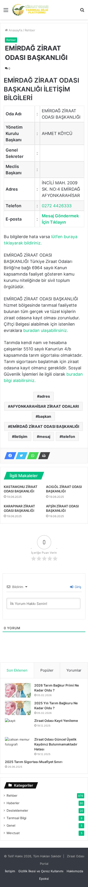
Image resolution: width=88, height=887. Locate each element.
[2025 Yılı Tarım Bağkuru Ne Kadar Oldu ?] (18, 708)
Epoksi (44, 878)
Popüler (47, 670)
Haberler (13, 803)
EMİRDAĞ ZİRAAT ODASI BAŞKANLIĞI (44, 426)
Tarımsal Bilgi (16, 818)
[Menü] (6, 11)
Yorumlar (73, 670)
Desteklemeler (17, 810)
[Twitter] (20, 455)
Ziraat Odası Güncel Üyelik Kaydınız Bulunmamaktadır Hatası (55, 744)
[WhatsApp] (31, 455)
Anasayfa (15, 30)
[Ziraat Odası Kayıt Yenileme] (18, 726)
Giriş (77, 587)
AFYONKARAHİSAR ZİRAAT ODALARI (44, 406)
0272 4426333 (57, 205)
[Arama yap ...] (82, 11)
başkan (44, 416)
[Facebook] (9, 455)
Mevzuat (13, 833)
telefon (68, 436)
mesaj (44, 436)
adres (44, 396)
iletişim (20, 436)
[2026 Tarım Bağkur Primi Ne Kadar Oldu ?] (18, 690)
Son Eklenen (17, 670)
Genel (11, 825)
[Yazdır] (42, 455)
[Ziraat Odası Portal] (30, 9)
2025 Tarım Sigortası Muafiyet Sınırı (33, 762)
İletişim (10, 871)
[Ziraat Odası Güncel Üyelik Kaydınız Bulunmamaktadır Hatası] (18, 746)
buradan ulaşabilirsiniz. (45, 330)
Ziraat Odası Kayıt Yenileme (56, 721)
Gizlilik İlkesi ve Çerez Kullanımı (40, 871)
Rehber (30, 30)
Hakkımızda (75, 871)
